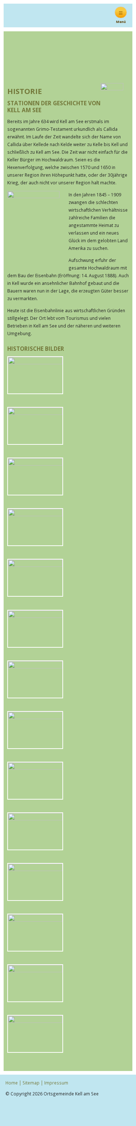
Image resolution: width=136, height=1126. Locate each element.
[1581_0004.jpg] (35, 1000)
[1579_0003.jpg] (35, 493)
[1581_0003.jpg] (35, 949)
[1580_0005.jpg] (35, 746)
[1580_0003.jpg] (35, 645)
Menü (121, 15)
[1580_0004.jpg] (35, 695)
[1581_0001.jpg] (35, 847)
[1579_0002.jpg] (35, 442)
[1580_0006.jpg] (35, 797)
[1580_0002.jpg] (35, 594)
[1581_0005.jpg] (35, 1050)
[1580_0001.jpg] (35, 543)
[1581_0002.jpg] (35, 898)
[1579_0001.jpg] (35, 392)
